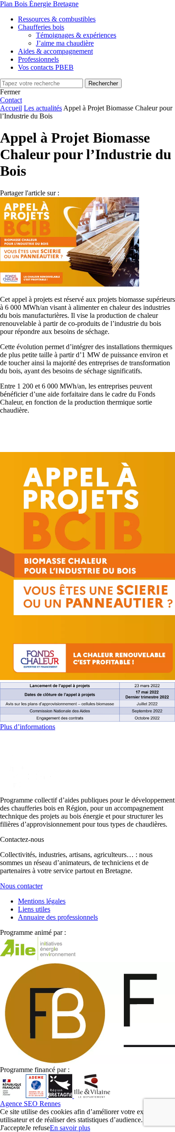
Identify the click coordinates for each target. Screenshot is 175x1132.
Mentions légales (42, 901)
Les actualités (43, 108)
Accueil (11, 108)
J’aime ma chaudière (65, 43)
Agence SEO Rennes (30, 1103)
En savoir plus (70, 1128)
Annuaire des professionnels (58, 917)
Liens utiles (34, 909)
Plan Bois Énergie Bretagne (39, 4)
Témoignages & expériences (76, 35)
